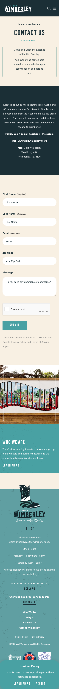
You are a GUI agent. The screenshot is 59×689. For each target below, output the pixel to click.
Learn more (22, 683)
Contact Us (29, 622)
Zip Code (8, 252)
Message (8, 272)
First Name (9, 194)
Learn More (11, 465)
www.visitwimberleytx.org (32, 140)
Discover (29, 602)
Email (6, 233)
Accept (40, 683)
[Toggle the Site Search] (49, 8)
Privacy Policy (18, 341)
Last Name (9, 213)
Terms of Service (41, 341)
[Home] (17, 8)
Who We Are (30, 612)
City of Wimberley (29, 627)
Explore (29, 588)
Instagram (48, 133)
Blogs (29, 617)
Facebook (34, 133)
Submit (15, 324)
